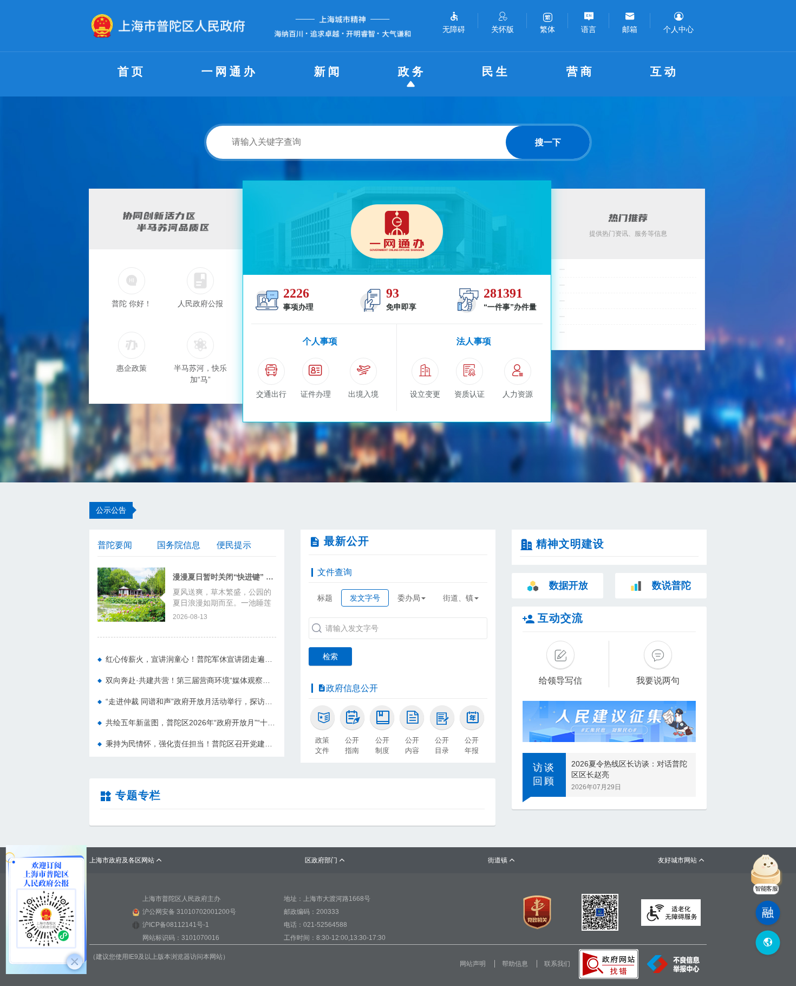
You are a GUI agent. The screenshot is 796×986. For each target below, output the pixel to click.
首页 (132, 71)
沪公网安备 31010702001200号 (189, 912)
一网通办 (229, 71)
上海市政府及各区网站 (125, 860)
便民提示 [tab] (234, 545)
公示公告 (111, 510)
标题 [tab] (324, 598)
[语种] (767, 943)
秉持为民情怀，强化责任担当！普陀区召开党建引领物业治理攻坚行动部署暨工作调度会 (191, 743)
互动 (664, 71)
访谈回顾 (544, 774)
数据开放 (568, 585)
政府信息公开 (352, 688)
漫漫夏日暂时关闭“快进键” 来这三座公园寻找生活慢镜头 (224, 577)
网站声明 (473, 964)
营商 (580, 71)
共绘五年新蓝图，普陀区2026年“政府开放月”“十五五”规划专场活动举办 (191, 722)
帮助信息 (515, 964)
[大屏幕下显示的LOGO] (172, 25)
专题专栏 (138, 795)
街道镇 (502, 860)
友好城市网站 (681, 860)
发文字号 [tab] (365, 598)
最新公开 (346, 541)
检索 (330, 656)
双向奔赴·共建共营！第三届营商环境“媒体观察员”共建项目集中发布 (191, 680)
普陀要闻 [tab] (114, 545)
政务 (412, 71)
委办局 (408, 598)
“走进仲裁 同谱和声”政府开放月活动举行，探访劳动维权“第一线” (191, 701)
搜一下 (548, 142)
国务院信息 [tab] (178, 545)
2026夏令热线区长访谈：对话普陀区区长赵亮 (629, 769)
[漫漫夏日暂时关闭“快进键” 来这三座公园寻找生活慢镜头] (131, 593)
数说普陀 (671, 585)
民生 (496, 71)
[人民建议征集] (609, 721)
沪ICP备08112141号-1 (175, 925)
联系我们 (557, 964)
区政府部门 (325, 860)
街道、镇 (458, 598)
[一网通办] (397, 228)
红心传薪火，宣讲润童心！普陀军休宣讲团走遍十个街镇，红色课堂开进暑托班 (191, 659)
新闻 (328, 71)
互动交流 (560, 618)
